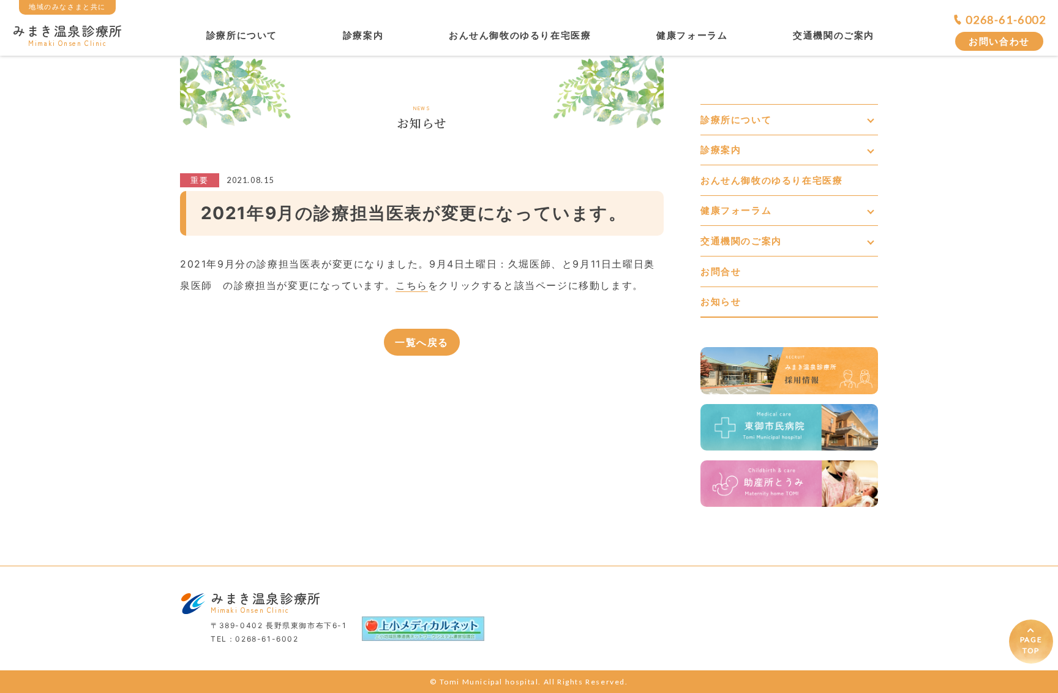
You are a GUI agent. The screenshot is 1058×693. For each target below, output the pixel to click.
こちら (412, 285)
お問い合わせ (999, 41)
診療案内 (363, 35)
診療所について (241, 35)
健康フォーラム (691, 35)
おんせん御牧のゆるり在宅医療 (520, 35)
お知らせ (720, 301)
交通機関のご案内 (833, 35)
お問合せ (720, 271)
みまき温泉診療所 (67, 34)
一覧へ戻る (422, 342)
